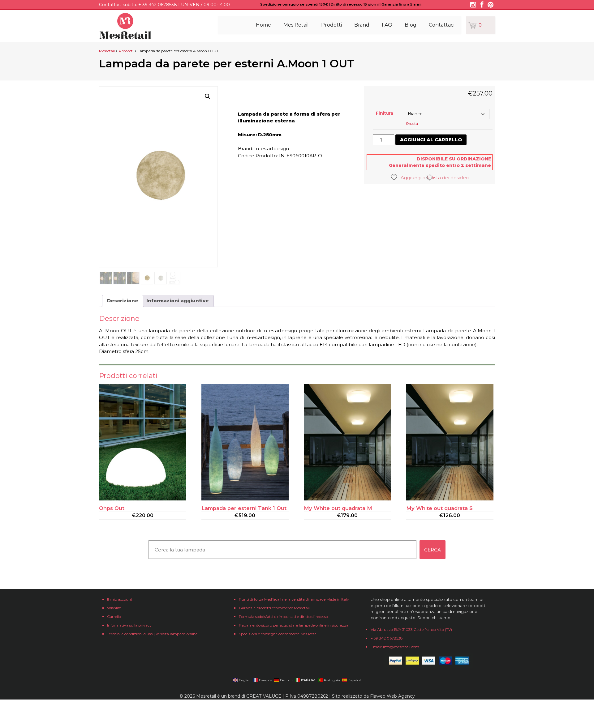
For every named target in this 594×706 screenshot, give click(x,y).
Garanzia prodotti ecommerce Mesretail (274, 608)
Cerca (432, 550)
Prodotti (331, 25)
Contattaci (441, 25)
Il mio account (119, 599)
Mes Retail (296, 25)
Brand (361, 25)
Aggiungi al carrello (431, 139)
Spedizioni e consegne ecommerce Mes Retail (278, 634)
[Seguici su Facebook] (482, 5)
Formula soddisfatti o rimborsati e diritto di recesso (283, 616)
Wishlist (114, 608)
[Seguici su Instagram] (473, 5)
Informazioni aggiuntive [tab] (177, 301)
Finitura (384, 113)
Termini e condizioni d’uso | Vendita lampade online (152, 634)
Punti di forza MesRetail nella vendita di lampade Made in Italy (294, 599)
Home (263, 25)
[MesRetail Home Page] (125, 37)
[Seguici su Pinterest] (490, 5)
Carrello (114, 616)
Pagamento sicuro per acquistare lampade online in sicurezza (293, 625)
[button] (207, 96)
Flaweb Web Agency (392, 696)
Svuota (412, 123)
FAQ (387, 25)
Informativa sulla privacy (129, 625)
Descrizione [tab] (122, 301)
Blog (410, 25)
